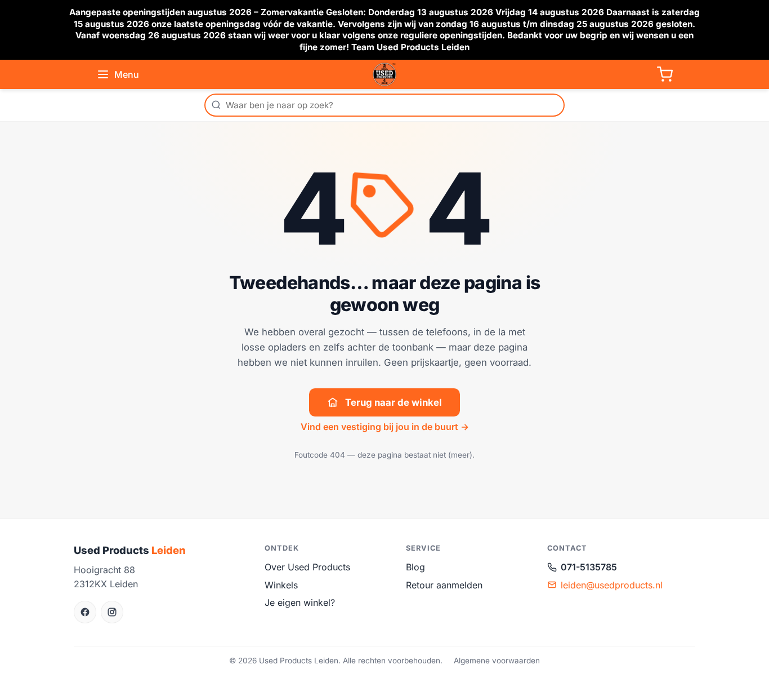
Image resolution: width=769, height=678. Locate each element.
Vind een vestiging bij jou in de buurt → (385, 426)
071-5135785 (589, 567)
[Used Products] (384, 74)
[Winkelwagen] (665, 74)
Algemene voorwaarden (497, 660)
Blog (415, 567)
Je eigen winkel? (300, 602)
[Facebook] (85, 612)
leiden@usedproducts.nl (612, 585)
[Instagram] (112, 612)
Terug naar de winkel (393, 402)
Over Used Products (307, 567)
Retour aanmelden (444, 585)
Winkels (281, 585)
